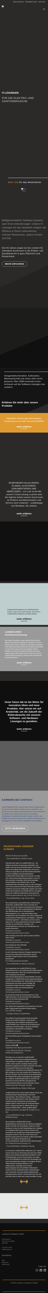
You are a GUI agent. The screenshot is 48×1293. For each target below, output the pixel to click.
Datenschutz (5, 1264)
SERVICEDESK (18, 2)
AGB (3, 1260)
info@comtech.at (7, 1249)
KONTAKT (41, 2)
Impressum (5, 1262)
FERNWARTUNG (31, 2)
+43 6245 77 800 (7, 1247)
